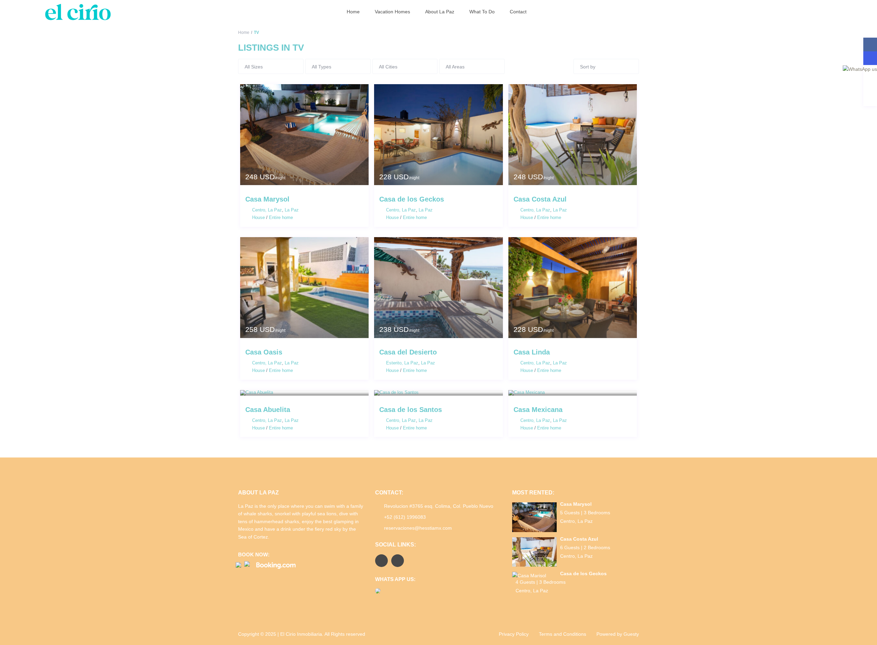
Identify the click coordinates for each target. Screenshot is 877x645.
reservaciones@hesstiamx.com (418, 528)
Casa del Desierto (408, 352)
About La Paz (439, 11)
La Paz (292, 209)
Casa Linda (532, 352)
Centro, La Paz (267, 209)
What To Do (482, 11)
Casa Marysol (267, 199)
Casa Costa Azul (540, 199)
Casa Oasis (263, 352)
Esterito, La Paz (402, 362)
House (258, 217)
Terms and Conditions (562, 634)
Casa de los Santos (410, 409)
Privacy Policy (514, 634)
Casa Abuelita (267, 409)
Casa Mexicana (538, 409)
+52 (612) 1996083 (405, 517)
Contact (518, 11)
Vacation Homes (392, 11)
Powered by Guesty (617, 634)
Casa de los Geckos (411, 199)
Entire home (281, 217)
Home (353, 11)
